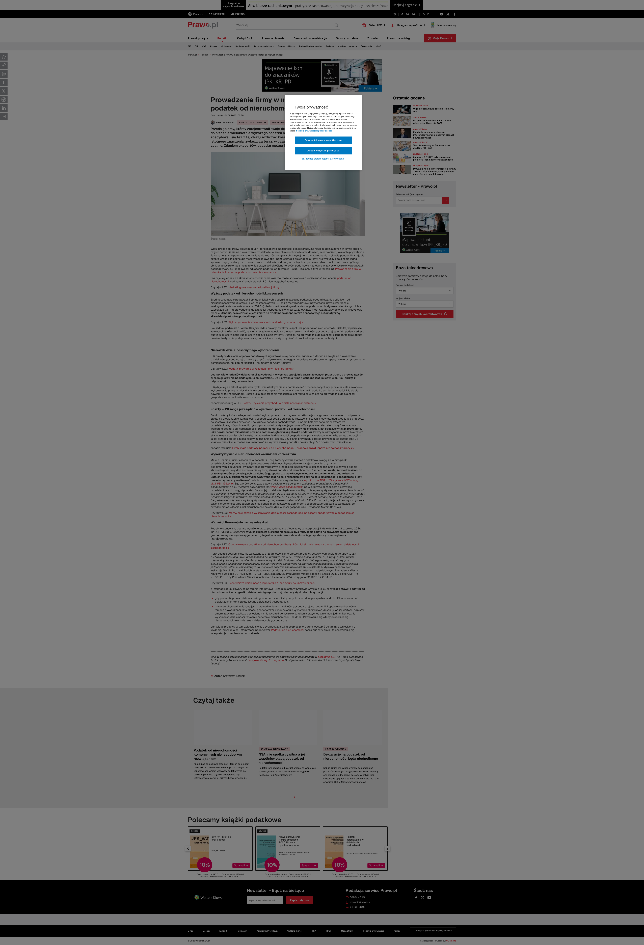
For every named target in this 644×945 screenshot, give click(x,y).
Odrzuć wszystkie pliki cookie (323, 150)
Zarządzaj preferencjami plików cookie (323, 158)
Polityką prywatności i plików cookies (314, 131)
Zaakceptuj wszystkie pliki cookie (323, 140)
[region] (323, 132)
